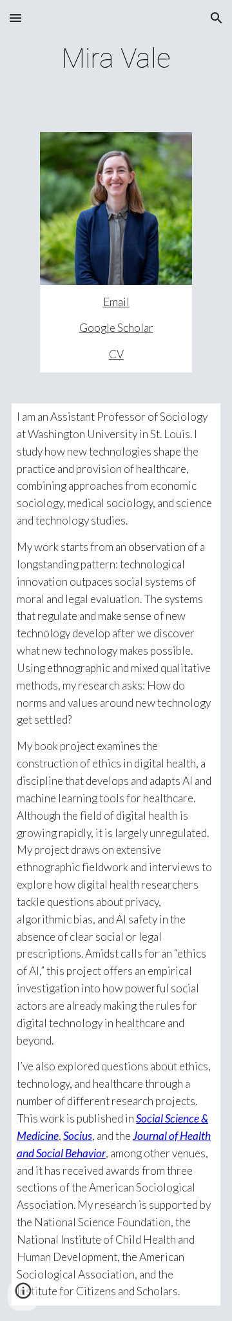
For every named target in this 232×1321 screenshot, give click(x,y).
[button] (15, 17)
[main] (116, 58)
